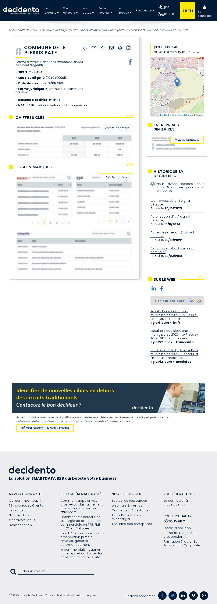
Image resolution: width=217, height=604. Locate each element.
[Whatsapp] (204, 595)
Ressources (144, 10)
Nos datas (87, 10)
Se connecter (205, 14)
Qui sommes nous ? (25, 500)
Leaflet (164, 115)
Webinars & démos (127, 505)
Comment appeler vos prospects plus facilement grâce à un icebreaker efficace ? (81, 506)
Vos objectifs (69, 10)
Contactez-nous (22, 520)
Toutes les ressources (129, 500)
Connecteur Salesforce (130, 510)
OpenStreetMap (181, 115)
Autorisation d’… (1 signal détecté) (170, 218)
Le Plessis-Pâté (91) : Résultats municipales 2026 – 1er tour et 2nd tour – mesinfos (174, 354)
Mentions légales (84, 595)
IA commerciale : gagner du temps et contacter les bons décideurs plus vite (81, 553)
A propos (124, 10)
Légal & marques (33, 167)
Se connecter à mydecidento (175, 502)
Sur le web (165, 279)
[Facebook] (162, 595)
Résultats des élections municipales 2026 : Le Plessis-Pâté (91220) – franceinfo (174, 334)
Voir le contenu (116, 128)
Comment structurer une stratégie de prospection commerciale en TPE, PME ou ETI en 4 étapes (80, 522)
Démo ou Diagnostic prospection (180, 535)
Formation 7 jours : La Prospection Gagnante (181, 543)
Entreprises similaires (166, 127)
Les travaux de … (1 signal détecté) (170, 202)
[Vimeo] (193, 595)
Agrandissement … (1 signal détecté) (172, 234)
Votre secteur (104, 10)
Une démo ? (163, 7)
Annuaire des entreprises (132, 524)
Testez (187, 10)
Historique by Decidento (169, 173)
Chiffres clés (30, 117)
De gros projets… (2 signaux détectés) (172, 250)
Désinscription (20, 525)
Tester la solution (177, 528)
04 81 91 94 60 (166, 14)
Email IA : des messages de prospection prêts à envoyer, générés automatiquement (82, 539)
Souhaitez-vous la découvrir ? (167, 30)
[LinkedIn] (183, 595)
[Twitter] (172, 595)
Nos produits (19, 515)
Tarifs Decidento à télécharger (126, 517)
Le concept (18, 510)
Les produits (50, 10)
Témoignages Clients (26, 505)
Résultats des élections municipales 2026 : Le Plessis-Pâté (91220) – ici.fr (174, 315)
